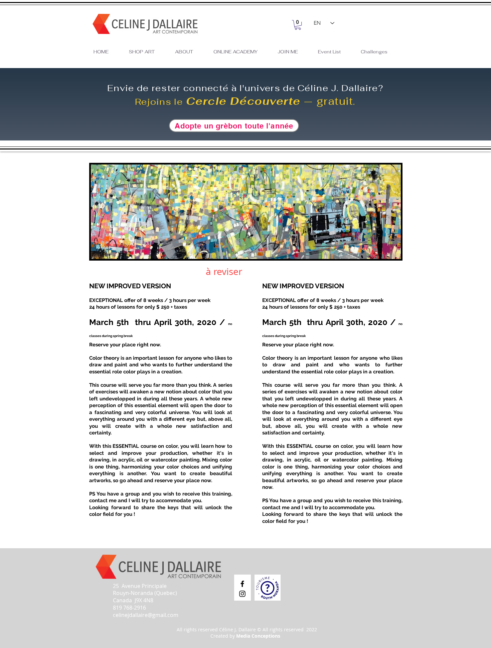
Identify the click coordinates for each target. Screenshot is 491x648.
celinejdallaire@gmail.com (145, 615)
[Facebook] (242, 584)
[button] (298, 25)
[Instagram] (242, 594)
